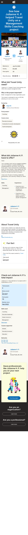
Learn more (14, 414)
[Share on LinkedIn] (17, 76)
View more (4, 322)
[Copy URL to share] (19, 76)
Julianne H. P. (14, 206)
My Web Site (4, 340)
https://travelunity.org (6, 237)
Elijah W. (7, 56)
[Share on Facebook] (13, 76)
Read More (4, 179)
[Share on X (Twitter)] (15, 76)
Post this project (14, 398)
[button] (2, 2)
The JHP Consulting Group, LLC (9, 343)
